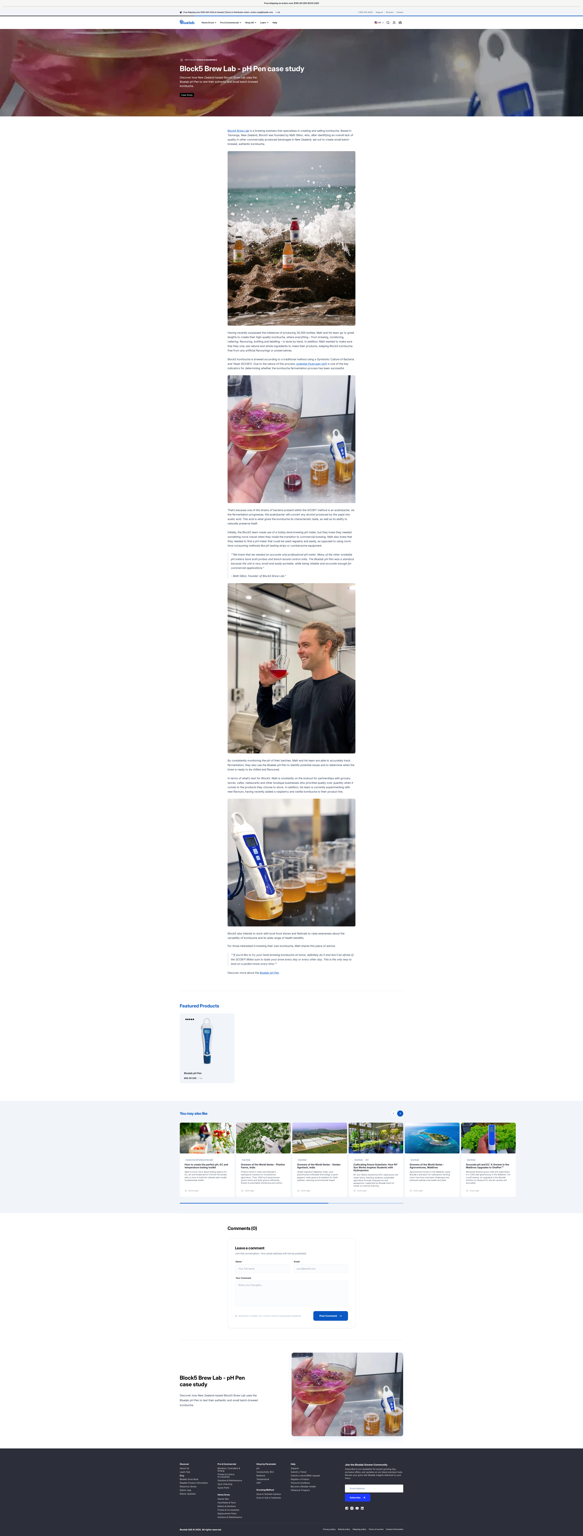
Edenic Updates (188, 1493)
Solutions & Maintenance (230, 1480)
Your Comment (243, 1278)
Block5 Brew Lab (238, 130)
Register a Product (300, 1479)
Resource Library (188, 1486)
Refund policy (344, 1529)
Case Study (187, 95)
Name (239, 1261)
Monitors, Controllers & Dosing (229, 1469)
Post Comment (328, 1315)
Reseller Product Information (194, 1483)
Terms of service (376, 1529)
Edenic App (185, 1490)
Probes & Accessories (228, 1510)
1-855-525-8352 (365, 12)
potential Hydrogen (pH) (311, 363)
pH (257, 1468)
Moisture (260, 1475)
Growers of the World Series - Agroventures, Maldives (427, 1166)
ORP (258, 1483)
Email (297, 1261)
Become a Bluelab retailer (303, 1486)
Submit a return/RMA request (305, 1475)
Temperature (262, 1479)
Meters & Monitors (227, 1506)
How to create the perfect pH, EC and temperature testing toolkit (206, 1166)
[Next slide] (400, 1113)
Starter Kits (223, 1499)
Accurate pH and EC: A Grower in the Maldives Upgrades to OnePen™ (487, 1166)
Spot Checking (225, 1484)
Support (379, 12)
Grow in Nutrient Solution (268, 1494)
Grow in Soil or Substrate (268, 1497)
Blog (182, 1475)
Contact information (394, 1529)
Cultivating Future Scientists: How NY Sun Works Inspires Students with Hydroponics (375, 1167)
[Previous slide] (393, 1113)
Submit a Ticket (298, 1472)
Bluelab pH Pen (269, 972)
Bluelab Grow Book (189, 1479)
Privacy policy (329, 1529)
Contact (399, 12)
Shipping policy (359, 1529)
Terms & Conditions (300, 1483)
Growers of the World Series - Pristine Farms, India (263, 1166)
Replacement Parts (227, 1513)
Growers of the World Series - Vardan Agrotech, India (319, 1166)
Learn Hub (185, 1472)
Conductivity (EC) (265, 1472)
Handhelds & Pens (227, 1502)
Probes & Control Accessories (226, 1475)
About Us (184, 1468)
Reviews (389, 12)
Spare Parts (223, 1487)
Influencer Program (300, 1490)
